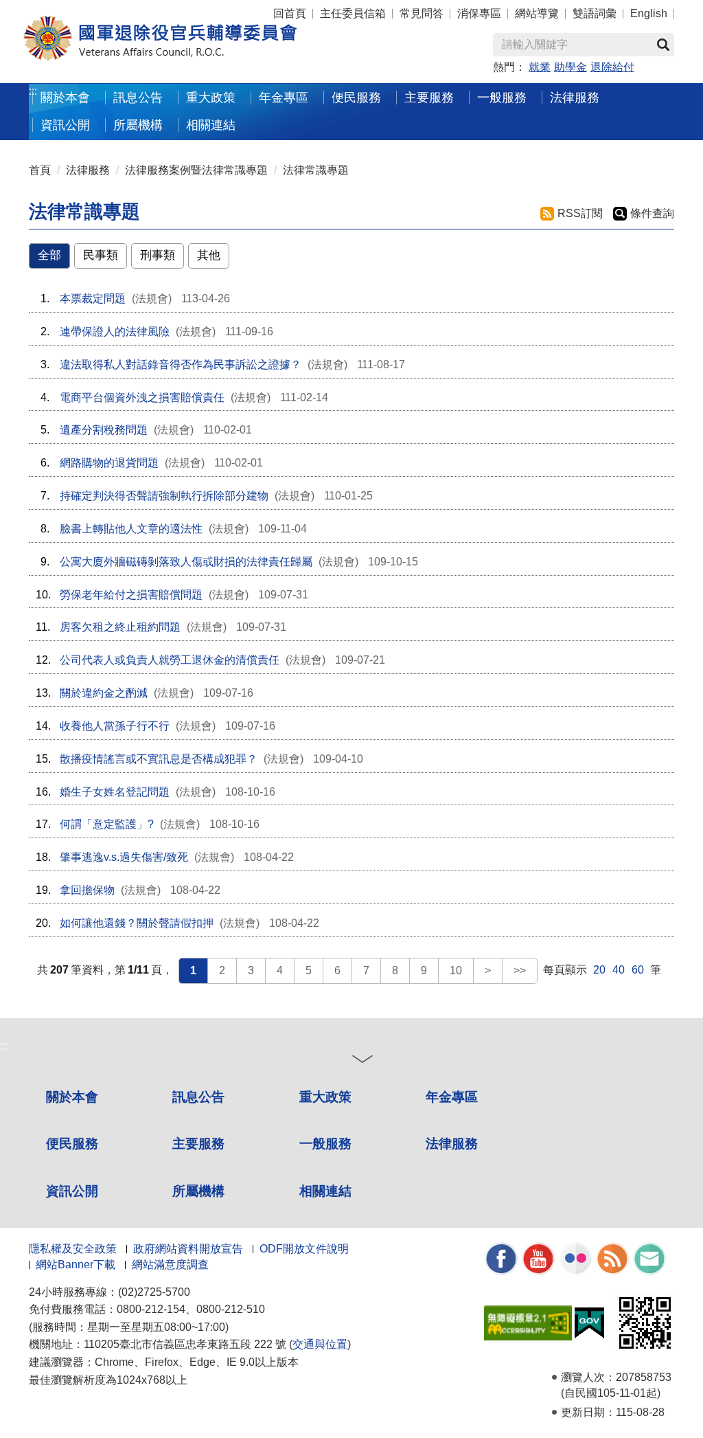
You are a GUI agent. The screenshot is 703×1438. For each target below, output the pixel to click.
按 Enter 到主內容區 (38, 7)
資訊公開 (72, 1191)
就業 (540, 67)
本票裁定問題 (93, 298)
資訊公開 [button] (65, 124)
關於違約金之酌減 (104, 693)
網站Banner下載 (75, 1264)
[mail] (649, 1257)
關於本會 (72, 1097)
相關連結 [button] (210, 124)
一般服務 (325, 1143)
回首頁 (289, 13)
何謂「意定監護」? (107, 824)
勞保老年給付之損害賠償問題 (131, 594)
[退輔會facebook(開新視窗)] (501, 1257)
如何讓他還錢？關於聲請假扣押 (137, 923)
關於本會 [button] (65, 97)
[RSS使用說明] (612, 1257)
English (648, 13)
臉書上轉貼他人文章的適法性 (131, 529)
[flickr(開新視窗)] (575, 1257)
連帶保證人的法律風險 (115, 331)
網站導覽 (537, 13)
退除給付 (612, 67)
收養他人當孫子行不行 (115, 726)
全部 (49, 255)
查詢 (663, 44)
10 (456, 970)
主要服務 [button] (429, 97)
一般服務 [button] (502, 97)
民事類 (100, 255)
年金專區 (283, 97)
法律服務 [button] (574, 97)
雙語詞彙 (594, 13)
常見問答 (421, 13)
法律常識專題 (316, 170)
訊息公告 (198, 1097)
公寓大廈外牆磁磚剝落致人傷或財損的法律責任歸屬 (186, 562)
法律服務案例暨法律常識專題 (196, 170)
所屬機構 (198, 1191)
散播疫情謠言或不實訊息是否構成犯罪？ (158, 759)
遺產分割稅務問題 (104, 430)
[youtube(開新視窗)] (538, 1257)
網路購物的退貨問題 (109, 463)
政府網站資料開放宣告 (188, 1249)
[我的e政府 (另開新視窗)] (589, 1322)
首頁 (40, 170)
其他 (208, 255)
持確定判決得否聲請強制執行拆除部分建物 (164, 496)
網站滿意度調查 (170, 1264)
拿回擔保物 (87, 890)
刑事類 (157, 255)
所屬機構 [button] (138, 124)
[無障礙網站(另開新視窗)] (528, 1322)
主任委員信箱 (353, 13)
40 (618, 970)
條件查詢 (652, 213)
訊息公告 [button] (138, 97)
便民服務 (72, 1143)
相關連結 (325, 1191)
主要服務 (198, 1143)
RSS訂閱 (580, 213)
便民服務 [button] (356, 97)
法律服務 (88, 170)
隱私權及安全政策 (73, 1249)
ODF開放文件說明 (304, 1249)
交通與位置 (319, 1344)
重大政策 (210, 97)
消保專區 (479, 13)
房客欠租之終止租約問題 (120, 627)
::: (33, 91)
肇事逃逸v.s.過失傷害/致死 (124, 857)
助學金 (570, 67)
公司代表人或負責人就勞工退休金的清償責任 (169, 660)
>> (520, 970)
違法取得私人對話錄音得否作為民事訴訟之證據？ (180, 364)
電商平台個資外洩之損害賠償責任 (142, 397)
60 (638, 970)
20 (599, 970)
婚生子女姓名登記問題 (115, 792)
